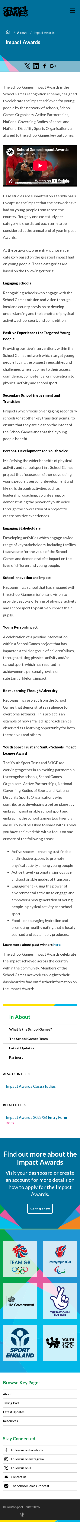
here (57, 944)
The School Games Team (28, 1039)
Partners (16, 1057)
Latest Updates (21, 1048)
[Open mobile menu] (72, 10)
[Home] (8, 32)
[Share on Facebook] (44, 66)
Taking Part (11, 1403)
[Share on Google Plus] (53, 66)
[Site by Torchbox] (13, 1514)
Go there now (40, 1208)
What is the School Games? (30, 1029)
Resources (10, 1421)
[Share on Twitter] (27, 66)
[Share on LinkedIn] (36, 66)
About (22, 32)
